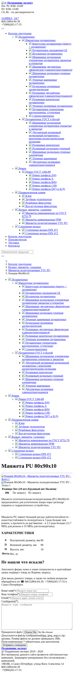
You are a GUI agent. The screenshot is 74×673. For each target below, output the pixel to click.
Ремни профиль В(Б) (44, 182)
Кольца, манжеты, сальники (24, 267)
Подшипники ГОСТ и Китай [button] (42, 119)
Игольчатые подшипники (47, 53)
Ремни (15, 395)
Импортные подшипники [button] (40, 40)
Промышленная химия (24, 419)
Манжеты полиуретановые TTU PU (46, 223)
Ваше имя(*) (8, 590)
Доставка (13, 242)
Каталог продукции (19, 236)
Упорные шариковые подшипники (43, 81)
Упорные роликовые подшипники (52, 105)
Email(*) (6, 597)
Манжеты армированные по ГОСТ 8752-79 (43, 440)
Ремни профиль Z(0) (44, 175)
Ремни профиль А (43, 178)
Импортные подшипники (33, 283)
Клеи (28, 195)
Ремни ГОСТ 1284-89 (31, 399)
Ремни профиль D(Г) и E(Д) (48, 189)
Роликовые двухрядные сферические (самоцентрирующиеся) (50, 94)
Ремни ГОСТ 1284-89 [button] (38, 171)
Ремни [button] (22, 168)
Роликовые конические (46, 145)
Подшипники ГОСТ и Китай (35, 352)
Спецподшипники (43, 115)
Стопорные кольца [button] (29, 226)
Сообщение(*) (9, 601)
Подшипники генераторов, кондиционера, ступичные (46, 111)
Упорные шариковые (44, 158)
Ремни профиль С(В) (44, 185)
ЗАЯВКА (7, 18)
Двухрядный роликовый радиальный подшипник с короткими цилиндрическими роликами (46, 137)
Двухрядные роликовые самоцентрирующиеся (44, 163)
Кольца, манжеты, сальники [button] (34, 209)
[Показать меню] (2, 28)
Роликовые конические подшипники (44, 101)
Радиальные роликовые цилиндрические (44, 88)
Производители (17, 239)
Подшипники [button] (26, 36)
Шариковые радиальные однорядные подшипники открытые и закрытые (50, 125)
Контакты (14, 245)
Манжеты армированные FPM (43, 219)
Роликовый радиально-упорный (51, 148)
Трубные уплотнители (38, 199)
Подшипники (19, 279)
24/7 (16, 18)
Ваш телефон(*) (10, 594)
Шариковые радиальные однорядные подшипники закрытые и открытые (50, 60)
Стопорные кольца (22, 450)
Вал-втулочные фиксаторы (41, 206)
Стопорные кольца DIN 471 (41, 229)
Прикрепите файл (11, 632)
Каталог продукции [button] (19, 33)
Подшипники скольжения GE (49, 50)
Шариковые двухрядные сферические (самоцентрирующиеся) (50, 68)
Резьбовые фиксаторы (38, 202)
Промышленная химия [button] (31, 192)
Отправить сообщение (14, 645)
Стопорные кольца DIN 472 (41, 233)
